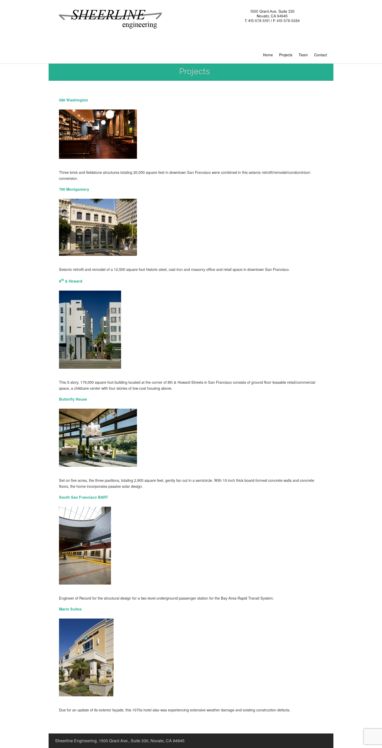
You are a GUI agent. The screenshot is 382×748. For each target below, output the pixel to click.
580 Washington (73, 99)
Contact (320, 54)
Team (303, 54)
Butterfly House (73, 399)
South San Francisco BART (83, 497)
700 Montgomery (74, 189)
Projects (285, 54)
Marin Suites (70, 609)
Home (268, 54)
